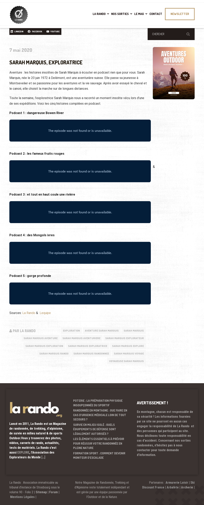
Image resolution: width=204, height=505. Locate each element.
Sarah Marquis (134, 330)
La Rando (28, 313)
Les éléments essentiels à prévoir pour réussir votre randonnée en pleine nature (98, 443)
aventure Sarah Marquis (102, 330)
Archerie (187, 487)
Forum (53, 492)
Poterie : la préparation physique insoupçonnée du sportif (98, 403)
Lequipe (45, 313)
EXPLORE (23, 452)
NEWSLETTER (180, 14)
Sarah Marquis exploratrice (87, 345)
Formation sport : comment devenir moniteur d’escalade (99, 455)
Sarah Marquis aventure (41, 338)
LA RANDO (99, 14)
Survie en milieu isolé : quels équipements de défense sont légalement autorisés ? (94, 429)
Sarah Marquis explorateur (124, 338)
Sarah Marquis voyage (129, 353)
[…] (43, 457)
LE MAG (139, 14)
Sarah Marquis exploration (44, 345)
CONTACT (155, 14)
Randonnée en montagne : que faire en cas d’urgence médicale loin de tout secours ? (100, 415)
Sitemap (41, 492)
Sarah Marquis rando (54, 353)
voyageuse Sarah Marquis (126, 361)
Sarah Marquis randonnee (91, 353)
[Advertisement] (178, 137)
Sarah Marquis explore (128, 345)
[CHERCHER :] (171, 34)
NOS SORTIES (120, 14)
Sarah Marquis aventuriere (81, 338)
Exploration (71, 330)
